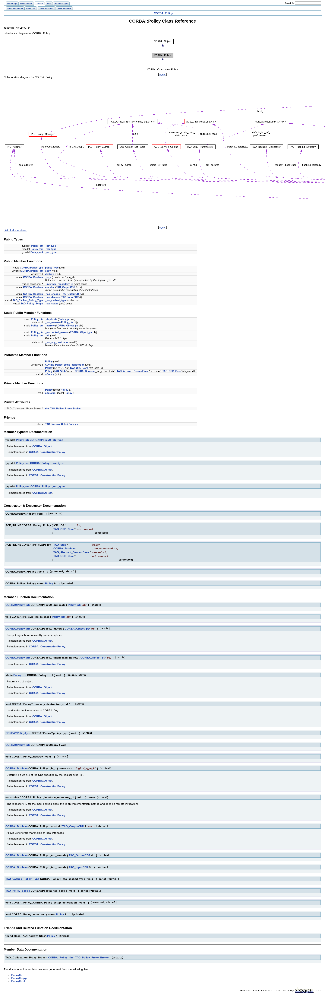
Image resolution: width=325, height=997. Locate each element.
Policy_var (37, 249)
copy (48, 270)
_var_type (50, 249)
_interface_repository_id (59, 284)
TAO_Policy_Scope (32, 303)
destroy (49, 274)
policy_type (51, 267)
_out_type (50, 252)
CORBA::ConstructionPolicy (47, 451)
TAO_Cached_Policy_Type (28, 300)
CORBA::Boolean (33, 277)
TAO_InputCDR (70, 297)
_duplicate (51, 319)
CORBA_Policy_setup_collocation (64, 364)
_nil (47, 335)
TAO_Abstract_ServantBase (132, 371)
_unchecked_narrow (56, 332)
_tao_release (52, 322)
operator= (50, 393)
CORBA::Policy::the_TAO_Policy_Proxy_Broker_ (79, 957)
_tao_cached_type (55, 300)
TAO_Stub (60, 371)
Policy (169, 13)
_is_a (48, 277)
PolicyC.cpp (19, 978)
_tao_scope (51, 303)
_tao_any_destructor (57, 342)
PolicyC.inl (18, 981)
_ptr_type (50, 245)
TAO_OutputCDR (65, 287)
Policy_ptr (37, 245)
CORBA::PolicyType (31, 267)
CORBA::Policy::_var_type (47, 463)
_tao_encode (52, 294)
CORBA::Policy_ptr (32, 270)
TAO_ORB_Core (79, 368)
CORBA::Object (42, 446)
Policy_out (36, 252)
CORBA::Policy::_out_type (47, 486)
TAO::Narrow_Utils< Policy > (61, 424)
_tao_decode (52, 297)
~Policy (49, 374)
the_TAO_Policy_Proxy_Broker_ (63, 408)
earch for (290, 3)
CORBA (158, 13)
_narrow (50, 325)
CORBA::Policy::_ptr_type (46, 439)
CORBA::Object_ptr (67, 325)
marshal (50, 287)
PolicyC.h (17, 974)
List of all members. (15, 230)
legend (162, 74)
